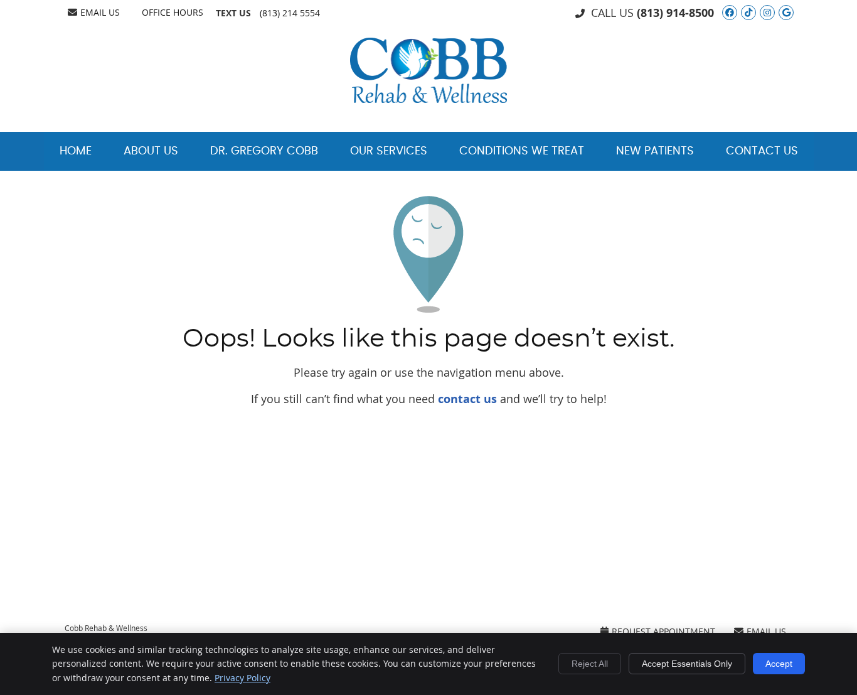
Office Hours (172, 12)
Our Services (388, 151)
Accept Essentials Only (687, 664)
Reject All (590, 664)
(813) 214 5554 (290, 13)
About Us (151, 151)
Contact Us (762, 151)
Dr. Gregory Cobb (264, 151)
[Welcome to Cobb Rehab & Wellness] (428, 98)
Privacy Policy (242, 678)
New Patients (655, 151)
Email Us (100, 12)
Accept (778, 664)
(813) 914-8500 (675, 13)
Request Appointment (663, 631)
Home (76, 151)
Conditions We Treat (521, 151)
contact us (467, 399)
